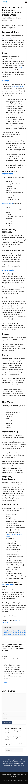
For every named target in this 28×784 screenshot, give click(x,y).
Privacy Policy (16, 774)
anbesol (8, 536)
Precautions (7, 174)
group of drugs (7, 38)
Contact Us (14, 776)
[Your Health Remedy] (5, 2)
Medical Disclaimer (6, 774)
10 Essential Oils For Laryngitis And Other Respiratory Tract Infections (13, 737)
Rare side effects (7, 203)
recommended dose (18, 86)
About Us (23, 774)
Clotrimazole (8, 270)
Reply (5, 682)
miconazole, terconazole (14, 534)
